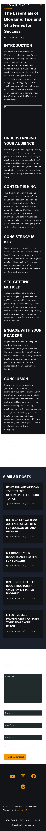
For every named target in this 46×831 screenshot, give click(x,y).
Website (9, 737)
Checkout (17, 825)
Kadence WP (21, 810)
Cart (37, 820)
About (29, 820)
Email (9, 725)
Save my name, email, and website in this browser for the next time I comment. (22, 747)
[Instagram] (23, 776)
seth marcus (12, 37)
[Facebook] (33, 776)
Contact (29, 825)
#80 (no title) (15, 820)
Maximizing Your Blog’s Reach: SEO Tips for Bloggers (10, 450)
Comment (11, 676)
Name (9, 713)
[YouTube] (12, 776)
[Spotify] (23, 786)
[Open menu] (40, 5)
